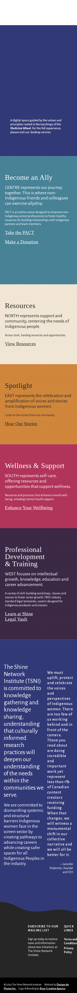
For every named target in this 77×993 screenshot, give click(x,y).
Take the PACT (19, 232)
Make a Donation (21, 241)
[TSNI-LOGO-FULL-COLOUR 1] (10, 8)
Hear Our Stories (21, 423)
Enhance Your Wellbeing (29, 507)
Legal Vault (16, 619)
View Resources (20, 343)
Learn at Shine (19, 613)
